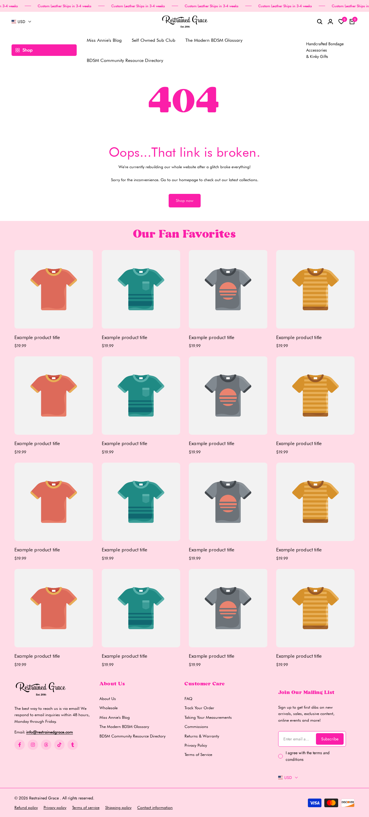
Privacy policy (55, 807)
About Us (107, 698)
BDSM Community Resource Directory (132, 736)
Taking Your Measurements (208, 717)
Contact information (155, 807)
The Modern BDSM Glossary (124, 726)
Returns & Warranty (201, 736)
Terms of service (85, 807)
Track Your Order (199, 708)
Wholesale (108, 708)
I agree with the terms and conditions (308, 756)
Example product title (37, 337)
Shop (27, 50)
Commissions (196, 726)
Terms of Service (198, 754)
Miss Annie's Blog (114, 717)
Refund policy (26, 807)
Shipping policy (118, 807)
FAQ (188, 698)
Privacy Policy (195, 745)
